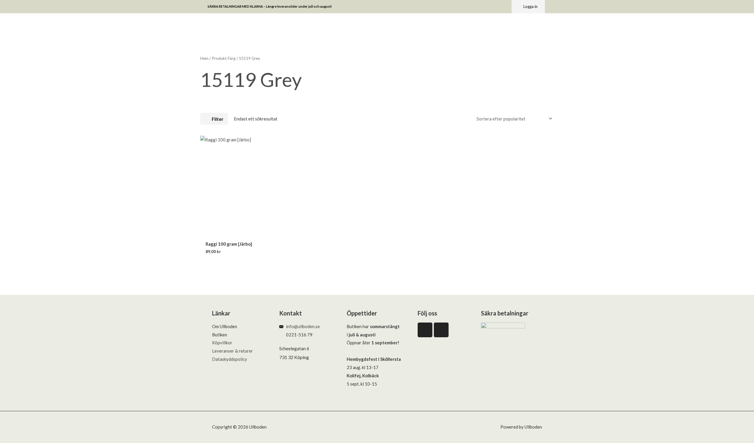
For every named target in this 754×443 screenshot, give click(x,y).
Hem (204, 58)
